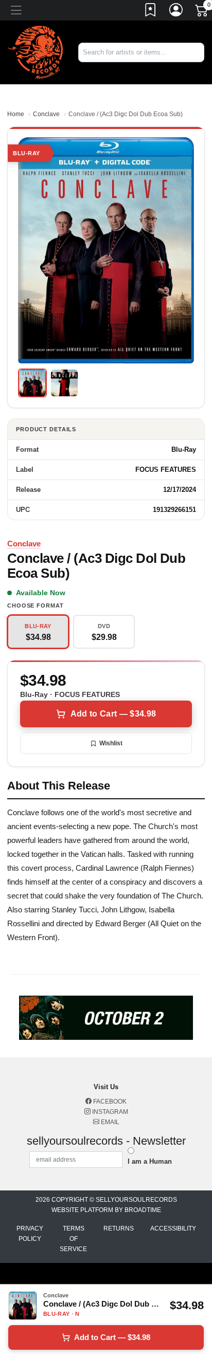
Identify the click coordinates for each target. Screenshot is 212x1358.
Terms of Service (73, 1239)
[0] (202, 12)
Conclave (46, 114)
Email (109, 1122)
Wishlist (110, 743)
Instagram (109, 1111)
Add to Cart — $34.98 (113, 713)
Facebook (109, 1101)
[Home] (35, 52)
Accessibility (173, 1228)
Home (15, 114)
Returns (118, 1228)
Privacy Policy (29, 1233)
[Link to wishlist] (151, 12)
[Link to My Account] (176, 12)
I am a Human (150, 1161)
